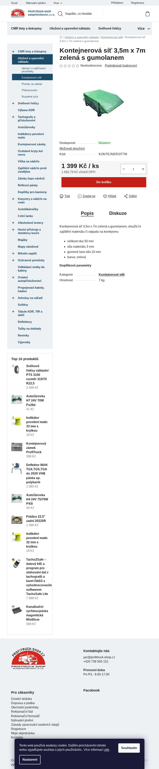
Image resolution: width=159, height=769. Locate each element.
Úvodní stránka (21, 698)
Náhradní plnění (36, 2)
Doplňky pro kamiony (32, 192)
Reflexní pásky (28, 185)
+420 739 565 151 (95, 661)
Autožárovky (26, 127)
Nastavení (29, 759)
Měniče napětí (27, 253)
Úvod (14, 2)
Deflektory (25, 321)
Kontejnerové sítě (31, 77)
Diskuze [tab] (118, 213)
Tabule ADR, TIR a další (30, 313)
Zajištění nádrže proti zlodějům (32, 169)
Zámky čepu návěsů (31, 178)
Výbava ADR (26, 110)
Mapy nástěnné (28, 246)
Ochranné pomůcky (31, 260)
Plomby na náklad (32, 84)
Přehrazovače (29, 90)
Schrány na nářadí (30, 298)
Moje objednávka (23, 733)
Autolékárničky (28, 209)
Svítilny (23, 304)
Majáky (22, 239)
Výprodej (24, 342)
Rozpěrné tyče (30, 96)
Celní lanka (25, 216)
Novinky (23, 335)
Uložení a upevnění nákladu (31, 60)
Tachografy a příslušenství (26, 118)
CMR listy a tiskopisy (32, 51)
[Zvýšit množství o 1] (143, 169)
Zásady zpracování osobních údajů (35, 724)
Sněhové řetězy (28, 103)
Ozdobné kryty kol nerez (30, 152)
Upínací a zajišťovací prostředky (34, 70)
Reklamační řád (22, 711)
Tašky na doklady (29, 328)
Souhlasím (129, 748)
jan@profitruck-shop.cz (99, 657)
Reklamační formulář (25, 716)
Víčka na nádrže (28, 161)
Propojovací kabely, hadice (31, 289)
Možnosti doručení (72, 148)
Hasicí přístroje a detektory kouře (29, 231)
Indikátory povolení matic (31, 135)
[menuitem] (26, 28)
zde (106, 749)
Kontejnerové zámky (32, 144)
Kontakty (17, 737)
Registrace (137, 2)
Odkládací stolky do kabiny (31, 268)
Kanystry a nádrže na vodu (32, 200)
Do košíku (103, 182)
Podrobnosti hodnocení (121, 65)
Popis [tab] (87, 213)
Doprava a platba (23, 703)
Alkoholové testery (30, 222)
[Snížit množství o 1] (124, 169)
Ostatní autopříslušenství (29, 279)
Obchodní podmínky (25, 707)
